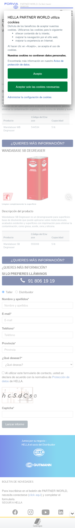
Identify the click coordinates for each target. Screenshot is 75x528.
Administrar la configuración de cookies (30, 97)
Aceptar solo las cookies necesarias (37, 87)
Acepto (37, 73)
